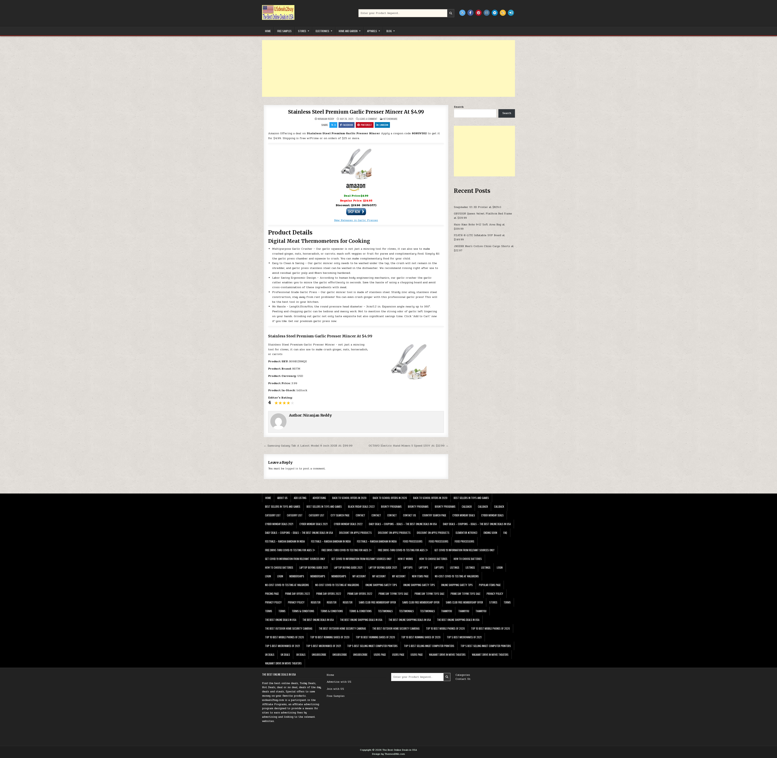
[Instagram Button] (487, 13)
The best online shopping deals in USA (361, 620)
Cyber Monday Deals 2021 (279, 524)
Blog (389, 31)
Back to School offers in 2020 (349, 498)
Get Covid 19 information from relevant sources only (464, 550)
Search (459, 107)
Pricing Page (272, 594)
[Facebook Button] (470, 13)
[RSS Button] (503, 13)
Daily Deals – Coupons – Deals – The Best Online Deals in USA (403, 524)
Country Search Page (434, 515)
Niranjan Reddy (326, 119)
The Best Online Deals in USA (280, 620)
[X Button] (462, 13)
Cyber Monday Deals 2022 (348, 524)
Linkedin (384, 125)
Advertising (319, 498)
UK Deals (269, 654)
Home (268, 31)
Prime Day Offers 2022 (297, 594)
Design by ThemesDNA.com (388, 754)
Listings (454, 567)
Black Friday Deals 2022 (361, 506)
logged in (291, 469)
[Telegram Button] (495, 13)
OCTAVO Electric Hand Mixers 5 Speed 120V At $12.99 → (408, 445)
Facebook (348, 125)
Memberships (296, 576)
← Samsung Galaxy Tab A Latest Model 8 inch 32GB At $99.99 (308, 445)
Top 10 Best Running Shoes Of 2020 (329, 637)
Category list (273, 515)
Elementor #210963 (466, 533)
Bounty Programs (391, 506)
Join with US (335, 689)
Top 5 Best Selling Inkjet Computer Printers (372, 646)
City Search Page (340, 515)
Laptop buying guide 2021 (313, 567)
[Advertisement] (383, 68)
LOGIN (500, 567)
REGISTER (316, 602)
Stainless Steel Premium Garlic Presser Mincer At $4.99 (356, 112)
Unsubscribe (319, 654)
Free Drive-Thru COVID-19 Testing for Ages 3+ (290, 550)
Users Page (380, 654)
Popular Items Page (490, 585)
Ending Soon (490, 533)
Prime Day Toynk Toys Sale (393, 594)
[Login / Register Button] (511, 13)
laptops (408, 567)
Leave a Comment (368, 119)
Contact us (409, 515)
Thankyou (446, 611)
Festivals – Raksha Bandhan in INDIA (285, 541)
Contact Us (462, 679)
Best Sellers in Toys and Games (471, 498)
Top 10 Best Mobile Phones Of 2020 (445, 628)
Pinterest (366, 125)
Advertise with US (339, 682)
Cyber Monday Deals (463, 515)
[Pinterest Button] (479, 13)
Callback (467, 506)
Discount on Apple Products (355, 533)
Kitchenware (390, 118)
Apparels (372, 31)
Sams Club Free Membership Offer (377, 602)
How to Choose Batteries (433, 559)
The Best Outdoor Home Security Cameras (288, 628)
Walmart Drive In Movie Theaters (447, 654)
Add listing (300, 498)
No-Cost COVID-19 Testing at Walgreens (457, 576)
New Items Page (420, 576)
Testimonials (385, 611)
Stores (302, 31)
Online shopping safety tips (381, 585)
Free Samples (284, 31)
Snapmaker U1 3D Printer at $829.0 (477, 207)
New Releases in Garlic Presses (356, 220)
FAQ (505, 533)
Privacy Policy (495, 594)
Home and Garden (348, 31)
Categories (462, 675)
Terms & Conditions (303, 611)
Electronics (322, 31)
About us (282, 498)
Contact (360, 515)
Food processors (412, 541)
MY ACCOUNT (359, 576)
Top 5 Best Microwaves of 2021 (464, 637)
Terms (507, 602)
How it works (405, 559)
